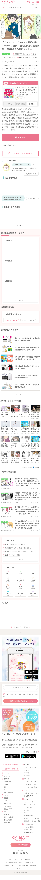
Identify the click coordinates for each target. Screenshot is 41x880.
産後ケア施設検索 (9, 817)
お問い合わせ (20, 868)
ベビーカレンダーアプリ (31, 793)
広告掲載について (24, 865)
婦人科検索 (7, 822)
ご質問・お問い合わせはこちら (20, 701)
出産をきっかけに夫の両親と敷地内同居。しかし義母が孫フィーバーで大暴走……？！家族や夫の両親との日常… (26, 91)
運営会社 (27, 859)
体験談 (6, 798)
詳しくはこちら (31, 752)
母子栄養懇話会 (28, 832)
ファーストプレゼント (30, 787)
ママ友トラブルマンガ (12, 551)
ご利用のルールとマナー (20, 687)
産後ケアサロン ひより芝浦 (31, 821)
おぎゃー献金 (28, 830)
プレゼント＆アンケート (31, 782)
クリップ (33, 198)
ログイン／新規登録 (20, 844)
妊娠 (24, 551)
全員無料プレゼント (30, 784)
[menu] (38, 2)
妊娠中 (6, 784)
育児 (5, 790)
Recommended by (27, 467)
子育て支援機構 (28, 827)
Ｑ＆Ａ (6, 795)
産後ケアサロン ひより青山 (31, 818)
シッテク (27, 810)
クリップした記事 (21, 627)
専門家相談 (7, 776)
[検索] (33, 2)
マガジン (27, 773)
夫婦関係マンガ (10, 548)
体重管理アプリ (28, 796)
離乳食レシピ (8, 803)
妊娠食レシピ (8, 806)
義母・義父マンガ (10, 57)
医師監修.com (28, 815)
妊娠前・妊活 (8, 781)
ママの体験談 (15, 555)
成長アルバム (7, 811)
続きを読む (20, 137)
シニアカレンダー (29, 807)
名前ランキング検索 (30, 767)
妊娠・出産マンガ (11, 544)
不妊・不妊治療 (8, 792)
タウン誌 (27, 775)
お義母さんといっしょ (22, 54)
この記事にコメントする (22, 153)
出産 (31, 551)
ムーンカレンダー (29, 802)
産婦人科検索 (8, 820)
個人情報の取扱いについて (14, 862)
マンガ (17, 7)
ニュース (9, 7)
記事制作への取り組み (11, 764)
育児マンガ (24, 544)
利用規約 (33, 865)
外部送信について (28, 862)
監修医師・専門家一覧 (11, 769)
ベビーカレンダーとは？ (16, 859)
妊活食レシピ (8, 809)
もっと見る (19, 225)
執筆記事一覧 (30, 174)
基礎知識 (6, 779)
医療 (6, 555)
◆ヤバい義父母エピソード (28, 57)
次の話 (31, 104)
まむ (34, 54)
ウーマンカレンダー (30, 804)
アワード (27, 770)
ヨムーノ (26, 813)
